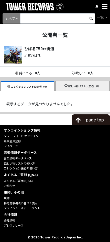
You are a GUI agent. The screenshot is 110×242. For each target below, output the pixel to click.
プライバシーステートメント (22, 208)
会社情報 (9, 220)
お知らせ (9, 186)
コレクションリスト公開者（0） (29, 86)
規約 (6, 198)
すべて (10, 18)
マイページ (11, 146)
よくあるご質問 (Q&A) (18, 181)
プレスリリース (13, 225)
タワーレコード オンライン (21, 136)
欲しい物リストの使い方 (19, 163)
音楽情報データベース (18, 158)
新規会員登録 (12, 141)
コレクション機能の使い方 (21, 168)
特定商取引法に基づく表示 (21, 203)
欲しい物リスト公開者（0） (84, 86)
